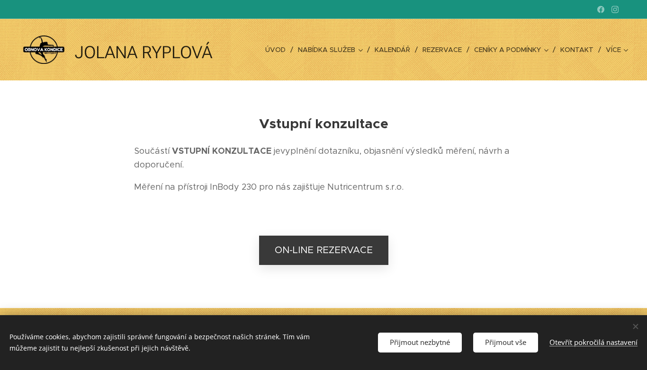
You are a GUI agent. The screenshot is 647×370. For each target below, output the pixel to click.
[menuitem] (278, 50)
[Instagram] (615, 9)
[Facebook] (601, 9)
